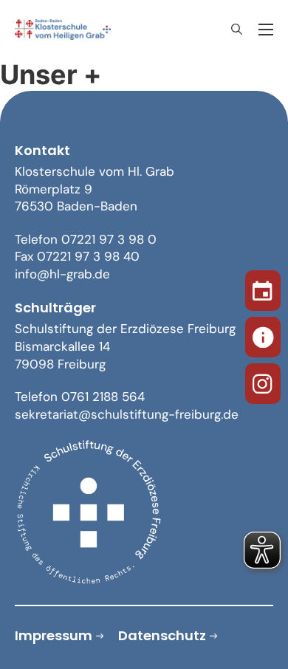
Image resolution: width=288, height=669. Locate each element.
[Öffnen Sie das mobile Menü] (265, 29)
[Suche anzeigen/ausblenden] (236, 29)
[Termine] (263, 288)
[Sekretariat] (263, 334)
